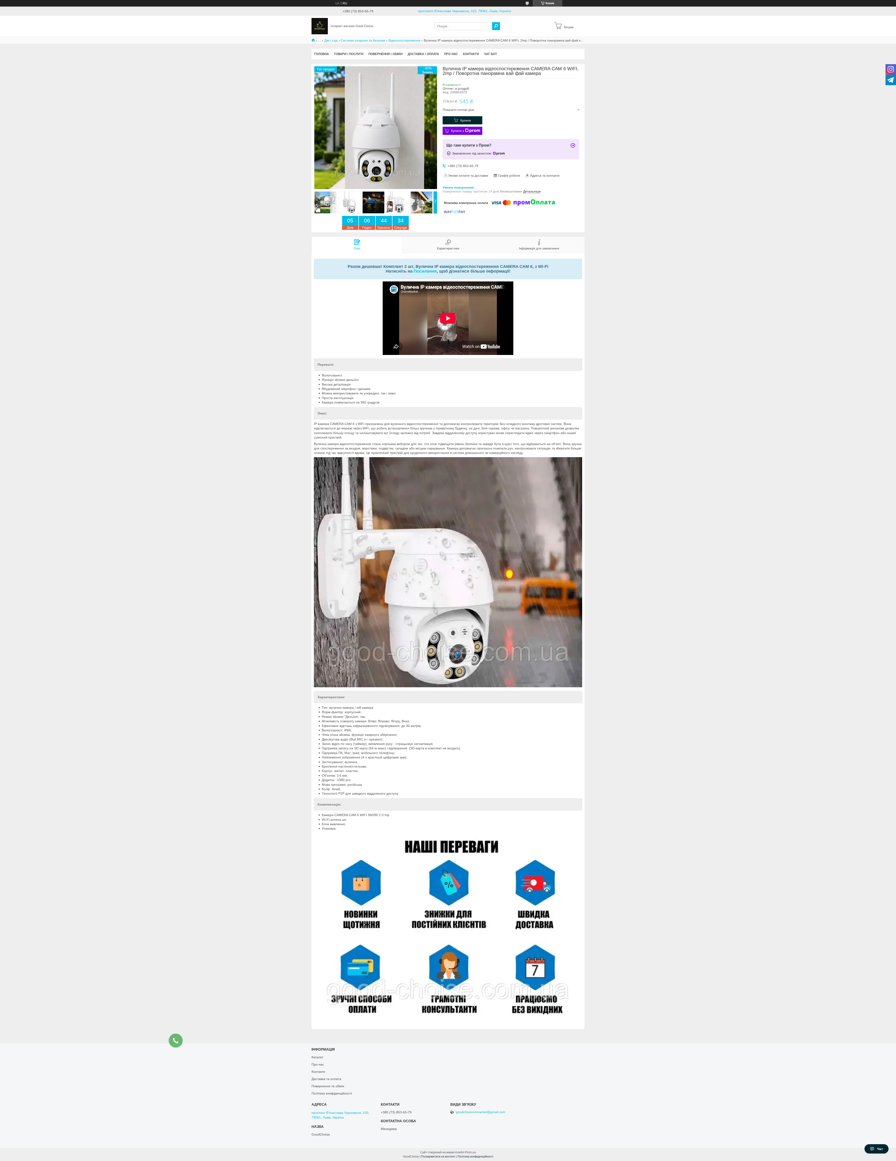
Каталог (317, 1057)
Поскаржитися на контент (438, 1156)
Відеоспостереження (404, 40)
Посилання (425, 271)
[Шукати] (496, 26)
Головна (321, 54)
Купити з (457, 131)
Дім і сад (330, 40)
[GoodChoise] (320, 26)
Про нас (451, 54)
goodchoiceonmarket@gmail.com (480, 1112)
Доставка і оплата (423, 54)
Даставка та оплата (326, 1079)
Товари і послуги (348, 54)
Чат (880, 1149)
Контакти (471, 54)
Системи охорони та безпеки (363, 40)
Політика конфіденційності (332, 1093)
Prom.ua (470, 1152)
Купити (465, 120)
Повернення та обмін (328, 1086)
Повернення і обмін (385, 54)
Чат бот (490, 54)
